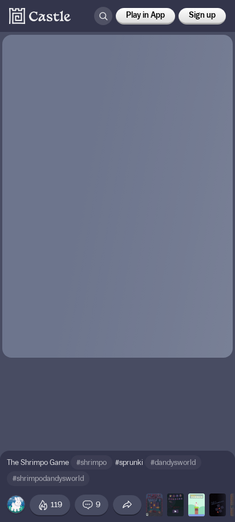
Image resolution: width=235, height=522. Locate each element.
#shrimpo (91, 462)
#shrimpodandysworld (48, 478)
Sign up (202, 15)
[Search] (103, 16)
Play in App (145, 15)
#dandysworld (173, 462)
